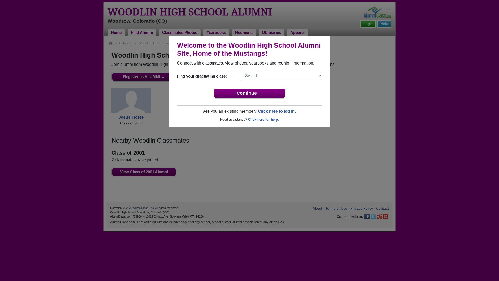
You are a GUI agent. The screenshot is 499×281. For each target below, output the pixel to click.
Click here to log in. (277, 111)
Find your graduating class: (202, 76)
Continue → (250, 93)
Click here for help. (263, 120)
